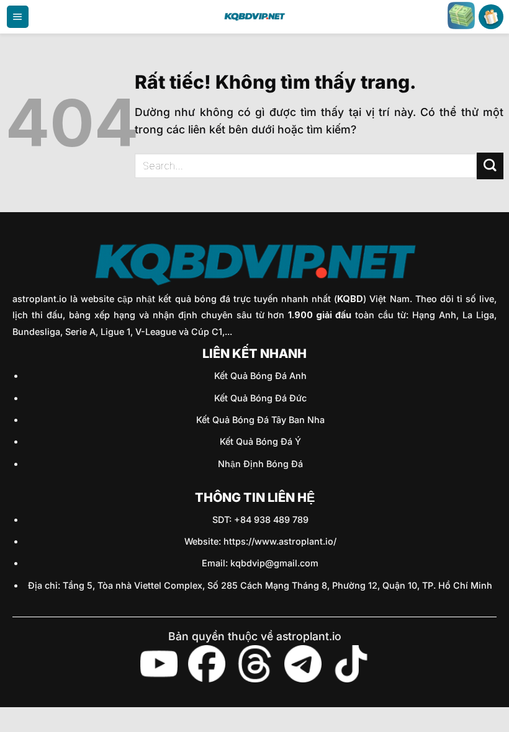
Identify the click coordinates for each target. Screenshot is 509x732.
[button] (18, 17)
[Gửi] (490, 166)
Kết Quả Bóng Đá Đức (260, 398)
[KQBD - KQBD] (254, 17)
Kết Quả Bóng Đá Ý (260, 441)
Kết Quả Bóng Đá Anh (260, 375)
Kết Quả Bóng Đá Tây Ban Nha (260, 419)
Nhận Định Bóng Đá (260, 463)
